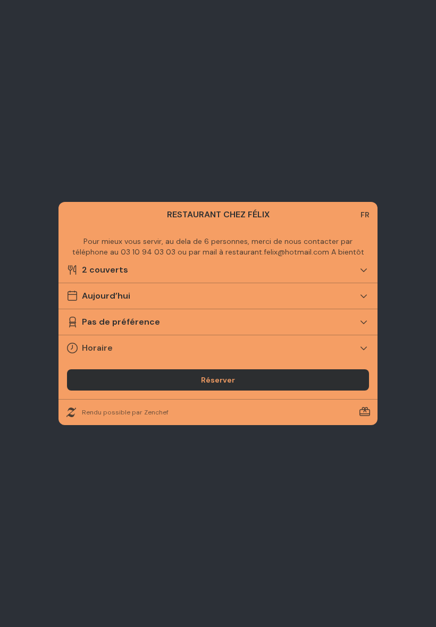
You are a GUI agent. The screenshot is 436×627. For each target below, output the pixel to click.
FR (365, 214)
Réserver (218, 380)
